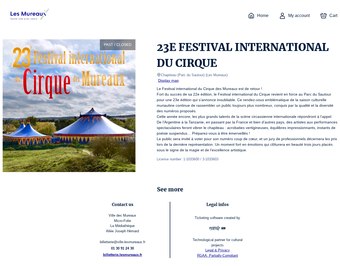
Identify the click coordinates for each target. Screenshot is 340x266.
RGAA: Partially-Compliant (217, 256)
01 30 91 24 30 (122, 248)
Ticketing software (209, 218)
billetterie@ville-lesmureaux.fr (122, 242)
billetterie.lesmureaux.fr (122, 255)
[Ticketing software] (217, 229)
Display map (168, 80)
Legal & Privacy (217, 250)
